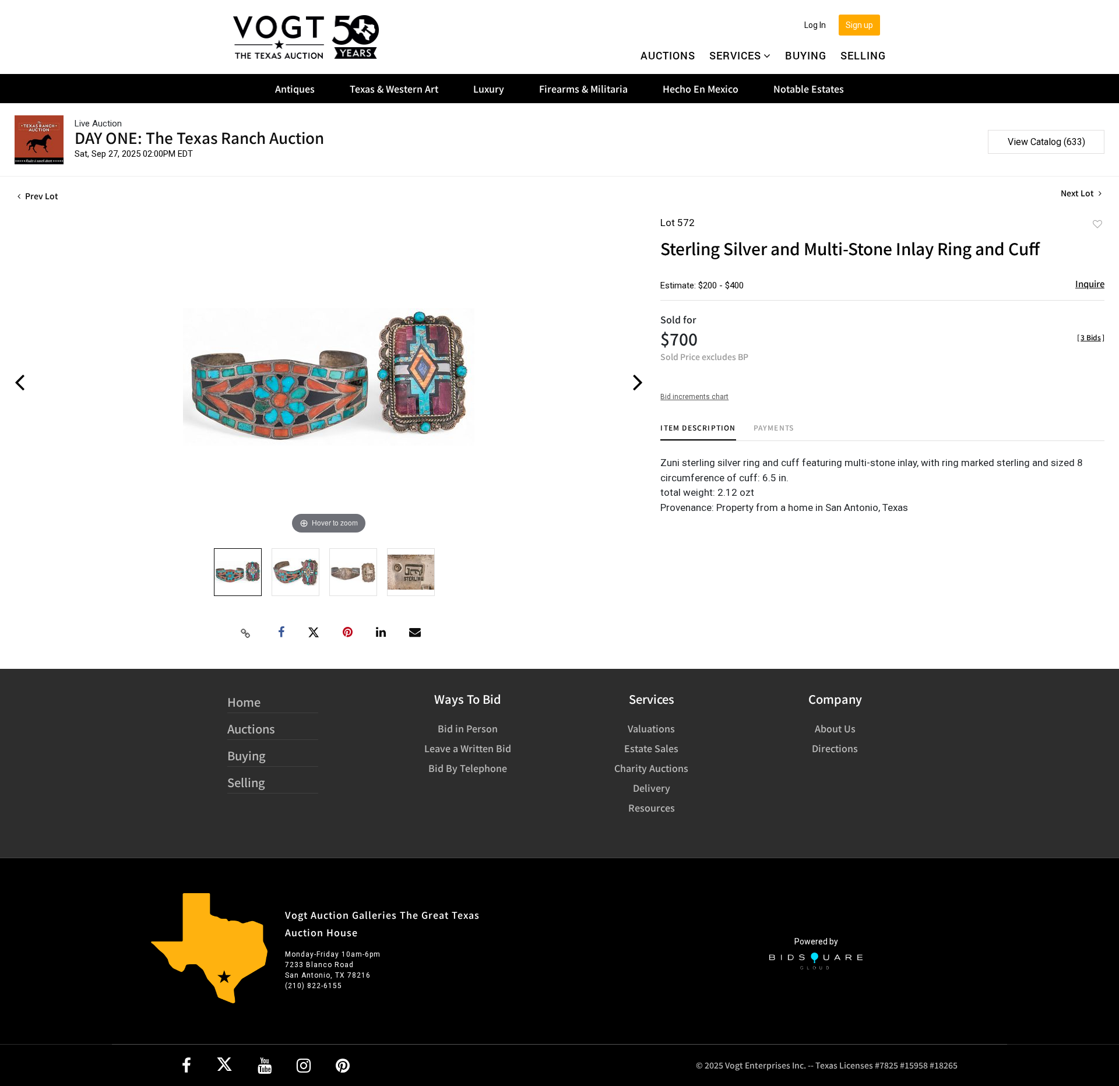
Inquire (1089, 283)
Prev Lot (40, 196)
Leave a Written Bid (467, 748)
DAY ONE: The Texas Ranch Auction (199, 137)
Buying (805, 55)
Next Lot (1078, 193)
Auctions (668, 55)
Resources (651, 807)
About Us (835, 728)
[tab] (698, 432)
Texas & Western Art (394, 89)
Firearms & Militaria (583, 89)
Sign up (859, 25)
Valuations (651, 728)
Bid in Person (468, 728)
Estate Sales (651, 748)
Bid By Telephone (467, 768)
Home (244, 701)
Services (735, 55)
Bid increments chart (694, 397)
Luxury (488, 89)
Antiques (295, 89)
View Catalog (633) (1046, 141)
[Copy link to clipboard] (246, 633)
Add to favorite (1097, 224)
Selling (863, 55)
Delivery (651, 788)
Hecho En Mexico (700, 89)
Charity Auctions (651, 768)
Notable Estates (808, 89)
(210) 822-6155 (313, 986)
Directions (835, 748)
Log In (815, 25)
